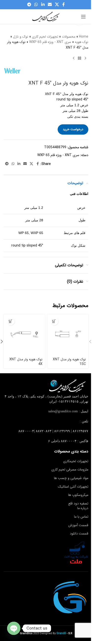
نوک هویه (81, 42)
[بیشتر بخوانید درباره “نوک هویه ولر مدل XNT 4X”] (10, 321)
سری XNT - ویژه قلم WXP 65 (50, 42)
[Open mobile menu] (83, 16)
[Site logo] (46, 16)
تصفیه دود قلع (78, 503)
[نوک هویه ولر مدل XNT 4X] (24, 334)
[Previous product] (85, 58)
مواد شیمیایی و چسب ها (71, 478)
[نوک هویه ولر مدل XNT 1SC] (68, 334)
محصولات (68, 36)
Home (83, 36)
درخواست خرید (73, 129)
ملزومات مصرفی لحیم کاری (69, 469)
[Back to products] (79, 58)
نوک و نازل (20, 36)
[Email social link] (49, 5)
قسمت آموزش (78, 525)
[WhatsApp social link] (36, 5)
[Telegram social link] (29, 5)
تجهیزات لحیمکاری (75, 461)
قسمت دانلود (79, 533)
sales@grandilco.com (63, 411)
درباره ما (82, 508)
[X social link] (56, 5)
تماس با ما (81, 516)
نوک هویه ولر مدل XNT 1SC (69, 362)
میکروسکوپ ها (78, 495)
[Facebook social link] (63, 5)
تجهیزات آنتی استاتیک (73, 486)
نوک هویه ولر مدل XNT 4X (25, 362)
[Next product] (74, 58)
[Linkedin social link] (42, 5)
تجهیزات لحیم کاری (45, 36)
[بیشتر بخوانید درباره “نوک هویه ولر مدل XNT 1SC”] (54, 321)
